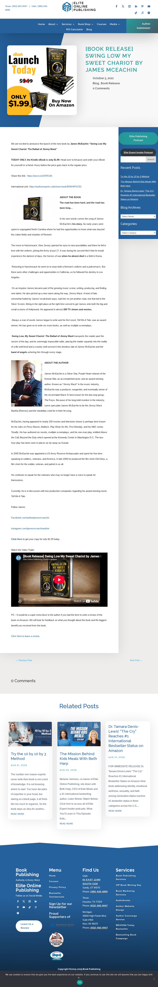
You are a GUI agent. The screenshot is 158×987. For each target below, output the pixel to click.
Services (67, 24)
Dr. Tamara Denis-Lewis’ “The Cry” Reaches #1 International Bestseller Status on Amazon (138, 195)
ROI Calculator (74, 29)
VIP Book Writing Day (128, 885)
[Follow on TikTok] (135, 12)
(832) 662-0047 (99, 905)
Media (113, 24)
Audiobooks (123, 900)
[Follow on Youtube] (148, 6)
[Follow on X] (123, 6)
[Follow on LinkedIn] (135, 6)
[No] (154, 978)
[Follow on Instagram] (129, 6)
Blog (89, 29)
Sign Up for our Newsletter (60, 905)
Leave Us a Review (27, 926)
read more (17, 813)
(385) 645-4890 (99, 891)
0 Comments (101, 88)
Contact (53, 881)
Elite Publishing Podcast (138, 138)
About (51, 24)
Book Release (110, 83)
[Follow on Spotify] (148, 12)
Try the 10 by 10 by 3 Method (135, 176)
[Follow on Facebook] (116, 6)
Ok (79, 982)
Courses (101, 24)
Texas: (8, 6)
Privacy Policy (57, 887)
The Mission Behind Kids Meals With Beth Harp (78, 759)
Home (41, 24)
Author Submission (143, 25)
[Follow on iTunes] (142, 12)
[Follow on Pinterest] (142, 6)
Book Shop (84, 24)
